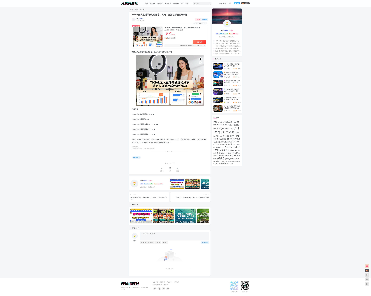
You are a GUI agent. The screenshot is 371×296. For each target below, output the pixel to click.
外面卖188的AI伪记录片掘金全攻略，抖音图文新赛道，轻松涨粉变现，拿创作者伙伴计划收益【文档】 (232, 83)
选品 (218, 163)
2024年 (218, 124)
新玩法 (222, 144)
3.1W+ (147, 184)
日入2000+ (232, 150)
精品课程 (160, 3)
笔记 (186, 3)
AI (225, 125)
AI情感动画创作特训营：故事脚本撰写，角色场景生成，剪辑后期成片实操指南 (228, 48)
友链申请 (155, 282)
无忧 (138, 18)
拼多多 (217, 139)
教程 (226, 142)
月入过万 (222, 156)
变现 (220, 128)
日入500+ (230, 147)
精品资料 (176, 3)
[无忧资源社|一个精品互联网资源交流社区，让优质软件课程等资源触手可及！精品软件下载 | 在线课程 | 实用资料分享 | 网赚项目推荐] (130, 284)
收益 (220, 142)
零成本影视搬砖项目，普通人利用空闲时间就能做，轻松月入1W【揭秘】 (228, 51)
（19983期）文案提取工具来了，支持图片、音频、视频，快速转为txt (232, 91)
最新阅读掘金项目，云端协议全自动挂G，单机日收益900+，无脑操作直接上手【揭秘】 (232, 100)
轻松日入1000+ (232, 161)
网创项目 (152, 3)
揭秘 (227, 138)
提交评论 (205, 242)
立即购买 (199, 42)
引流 (219, 136)
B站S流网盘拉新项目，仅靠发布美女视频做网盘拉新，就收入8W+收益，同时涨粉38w (232, 75)
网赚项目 (138, 9)
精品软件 (168, 3)
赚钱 (233, 159)
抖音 (235, 135)
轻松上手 (222, 161)
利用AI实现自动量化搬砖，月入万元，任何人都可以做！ (228, 53)
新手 (232, 142)
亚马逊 (230, 125)
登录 (220, 4)
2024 (232, 121)
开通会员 (246, 3)
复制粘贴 (229, 129)
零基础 (230, 163)
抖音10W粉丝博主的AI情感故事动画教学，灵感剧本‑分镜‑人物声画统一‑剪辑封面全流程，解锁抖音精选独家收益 (228, 46)
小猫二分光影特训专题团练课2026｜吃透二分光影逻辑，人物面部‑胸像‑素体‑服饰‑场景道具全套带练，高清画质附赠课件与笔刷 (228, 43)
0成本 (223, 122)
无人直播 (230, 144)
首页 (146, 3)
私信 (205, 19)
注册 (224, 4)
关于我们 (176, 282)
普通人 (225, 153)
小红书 (227, 132)
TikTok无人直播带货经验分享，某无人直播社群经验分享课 (159, 14)
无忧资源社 (165, 284)
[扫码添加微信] (367, 279)
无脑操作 (220, 147)
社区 (182, 3)
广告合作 (169, 282)
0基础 (216, 122)
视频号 (224, 158)
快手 (226, 136)
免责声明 (162, 282)
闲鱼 (224, 163)
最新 (231, 152)
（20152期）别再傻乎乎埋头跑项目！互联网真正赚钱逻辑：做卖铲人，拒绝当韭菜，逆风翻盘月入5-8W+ (228, 41)
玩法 (232, 155)
